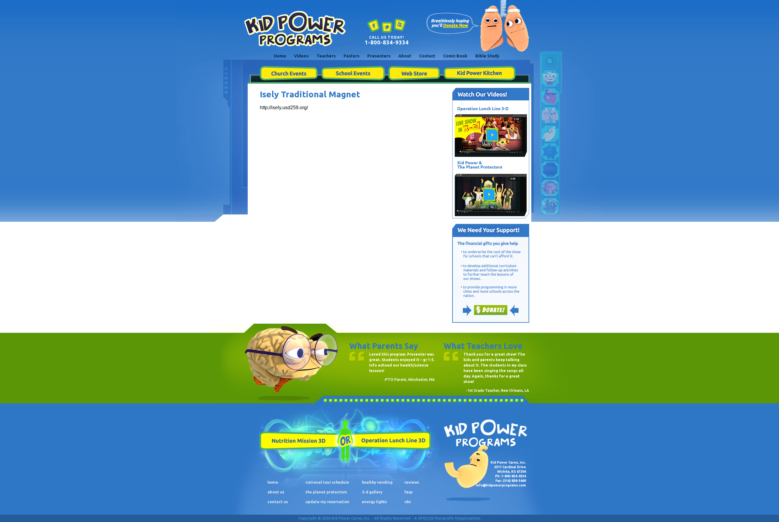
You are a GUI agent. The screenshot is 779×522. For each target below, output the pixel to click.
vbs (407, 501)
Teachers (326, 56)
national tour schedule (327, 482)
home (272, 482)
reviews (411, 482)
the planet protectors (326, 492)
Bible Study (487, 56)
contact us (277, 501)
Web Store (414, 73)
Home (280, 56)
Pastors (351, 56)
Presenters (378, 56)
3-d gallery (372, 492)
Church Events (288, 73)
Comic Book (455, 56)
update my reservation (327, 501)
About (404, 56)
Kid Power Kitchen (479, 73)
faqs (408, 492)
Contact (427, 56)
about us (275, 492)
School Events (353, 73)
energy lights (374, 501)
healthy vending (377, 482)
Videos (301, 56)
